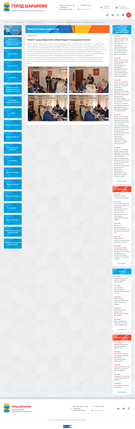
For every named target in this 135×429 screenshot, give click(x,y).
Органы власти (21, 22)
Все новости (122, 181)
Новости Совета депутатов (55, 22)
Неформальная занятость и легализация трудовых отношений (121, 240)
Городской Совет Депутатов (36, 22)
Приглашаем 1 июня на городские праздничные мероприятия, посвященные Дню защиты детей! (121, 357)
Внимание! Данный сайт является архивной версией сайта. (121, 280)
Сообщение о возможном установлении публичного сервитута (122, 377)
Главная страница (9, 22)
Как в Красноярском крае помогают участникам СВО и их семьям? (122, 368)
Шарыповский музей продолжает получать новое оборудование (121, 323)
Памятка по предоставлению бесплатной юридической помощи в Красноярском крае (122, 229)
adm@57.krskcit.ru (85, 9)
